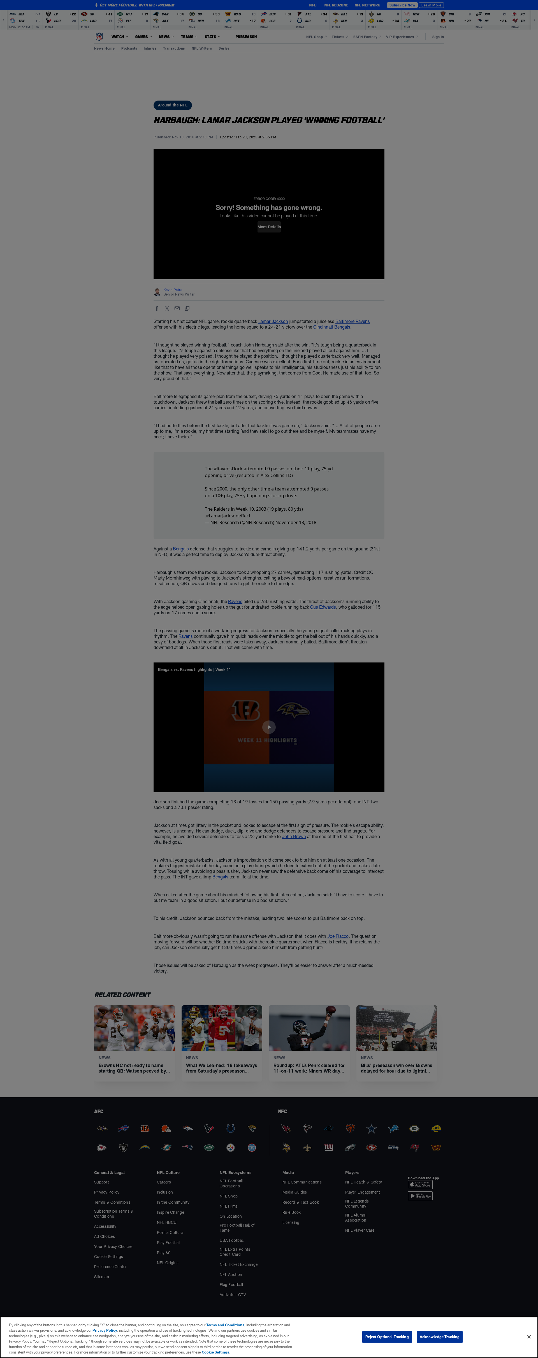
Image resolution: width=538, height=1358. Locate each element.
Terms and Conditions (225, 1325)
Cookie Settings (215, 1352)
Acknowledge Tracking (440, 1336)
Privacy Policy (104, 1330)
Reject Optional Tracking (387, 1336)
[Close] (529, 1337)
